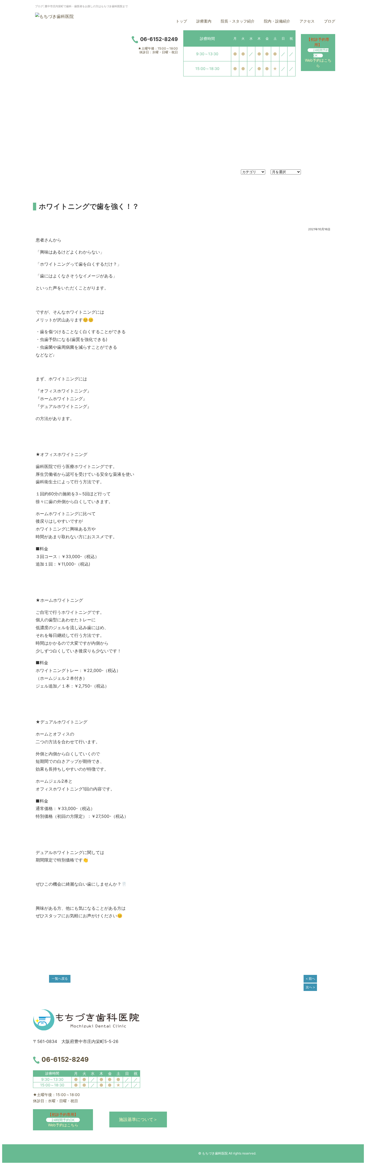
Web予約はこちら (318, 52)
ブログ (329, 21)
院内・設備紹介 (277, 21)
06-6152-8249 (65, 1059)
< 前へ (310, 978)
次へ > (310, 987)
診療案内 (203, 21)
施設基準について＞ (138, 1119)
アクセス (307, 21)
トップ (181, 21)
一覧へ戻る (60, 978)
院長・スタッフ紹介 (238, 21)
